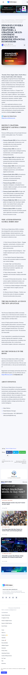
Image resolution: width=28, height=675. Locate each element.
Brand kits (4, 663)
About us (3, 632)
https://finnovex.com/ (7, 374)
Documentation (5, 642)
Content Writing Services (7, 655)
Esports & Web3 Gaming (7, 623)
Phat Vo (13, 476)
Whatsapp (23, 452)
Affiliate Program (5, 645)
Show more (25, 482)
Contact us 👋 (4, 635)
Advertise (3, 637)
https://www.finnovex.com (8, 118)
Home (3, 19)
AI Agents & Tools (5, 617)
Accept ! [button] (4, 672)
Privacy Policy (4, 650)
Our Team (4, 658)
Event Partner (4, 626)
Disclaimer (4, 648)
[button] (24, 2)
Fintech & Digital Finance (9, 19)
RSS (2, 661)
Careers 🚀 (4, 640)
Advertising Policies (6, 653)
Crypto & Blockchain (6, 615)
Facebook (10, 452)
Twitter (16, 452)
